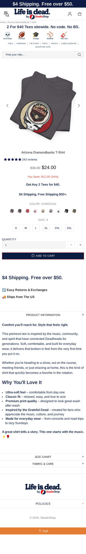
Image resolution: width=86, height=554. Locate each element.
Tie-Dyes (34, 44)
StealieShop (32, 14)
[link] (43, 159)
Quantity (9, 239)
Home (3, 22)
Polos (54, 44)
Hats (45, 44)
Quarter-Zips (42, 47)
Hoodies (21, 44)
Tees (10, 44)
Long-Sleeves (68, 44)
